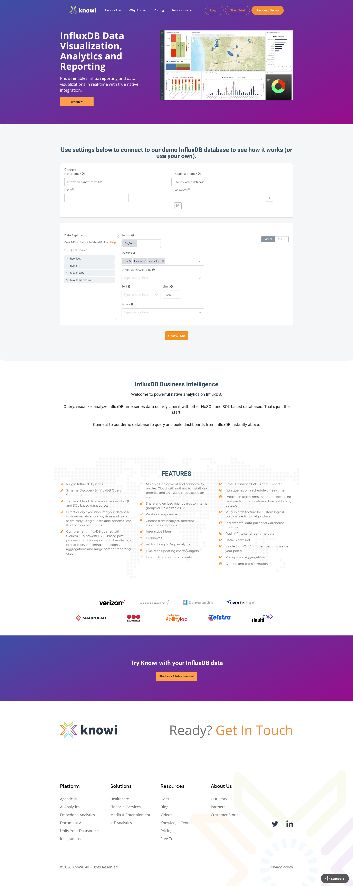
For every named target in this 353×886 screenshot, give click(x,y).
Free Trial (168, 838)
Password (181, 190)
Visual (268, 239)
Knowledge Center (176, 822)
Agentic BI (68, 798)
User (67, 190)
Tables (126, 235)
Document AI (71, 822)
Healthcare (119, 798)
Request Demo (267, 10)
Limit (166, 286)
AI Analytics (70, 806)
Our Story (219, 798)
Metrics (127, 253)
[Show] (269, 198)
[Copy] (178, 205)
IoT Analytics (121, 822)
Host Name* (73, 174)
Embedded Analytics (77, 814)
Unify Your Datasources (80, 830)
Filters (126, 304)
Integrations (70, 838)
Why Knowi (137, 10)
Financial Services (125, 806)
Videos (166, 814)
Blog (164, 806)
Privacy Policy (281, 867)
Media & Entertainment (130, 814)
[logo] (82, 10)
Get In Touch (254, 730)
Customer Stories (225, 814)
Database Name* (186, 174)
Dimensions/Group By (137, 270)
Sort (125, 286)
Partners (218, 806)
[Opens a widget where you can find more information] (335, 879)
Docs (165, 798)
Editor (281, 239)
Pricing (166, 830)
